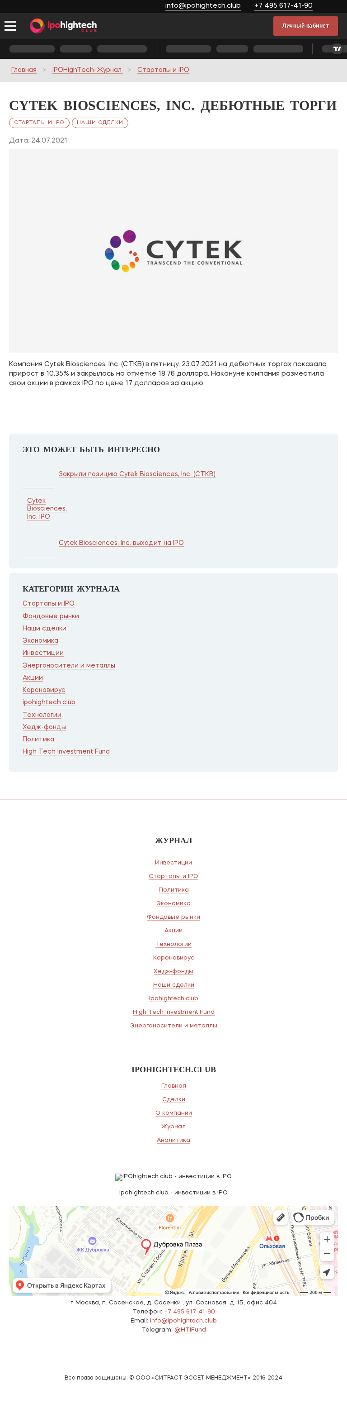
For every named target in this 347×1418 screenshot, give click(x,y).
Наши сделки (100, 122)
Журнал (173, 1127)
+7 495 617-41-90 (283, 6)
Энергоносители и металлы (69, 666)
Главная (24, 70)
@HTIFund (190, 1330)
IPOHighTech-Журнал (87, 70)
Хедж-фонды (44, 727)
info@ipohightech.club (203, 6)
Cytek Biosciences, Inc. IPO (47, 509)
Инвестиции (43, 653)
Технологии (42, 715)
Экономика (40, 641)
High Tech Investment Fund (66, 752)
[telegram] (332, 7)
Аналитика (173, 1140)
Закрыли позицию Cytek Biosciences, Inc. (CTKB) (137, 474)
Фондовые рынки (51, 616)
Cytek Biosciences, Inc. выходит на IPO (121, 543)
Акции (33, 678)
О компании (173, 1113)
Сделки (173, 1100)
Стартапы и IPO (163, 70)
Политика (38, 739)
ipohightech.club (49, 702)
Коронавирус (44, 690)
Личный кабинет (305, 26)
